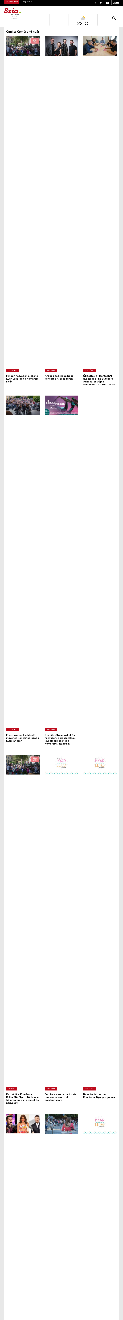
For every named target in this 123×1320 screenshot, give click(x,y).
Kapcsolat (27, 1)
